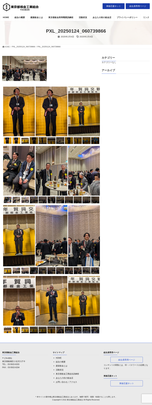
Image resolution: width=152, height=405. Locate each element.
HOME (59, 358)
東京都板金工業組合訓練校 (67, 374)
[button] (114, 6)
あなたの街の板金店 (64, 378)
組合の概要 (60, 362)
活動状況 (60, 370)
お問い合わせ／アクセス (66, 382)
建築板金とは (61, 366)
